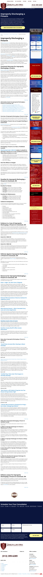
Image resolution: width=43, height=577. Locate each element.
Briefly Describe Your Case (36, 51)
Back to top (26, 100)
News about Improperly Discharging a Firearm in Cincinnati (12, 110)
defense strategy (12, 258)
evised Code (16, 127)
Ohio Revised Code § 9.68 (6, 42)
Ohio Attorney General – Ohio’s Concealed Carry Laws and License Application (13, 309)
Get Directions (36, 185)
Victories (24, 1)
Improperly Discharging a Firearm (35, 208)
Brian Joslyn (8, 55)
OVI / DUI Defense (18, 1)
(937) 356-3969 (33, 176)
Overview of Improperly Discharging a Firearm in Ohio (11, 104)
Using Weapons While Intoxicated (36, 222)
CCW (33, 196)
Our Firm (29, 1)
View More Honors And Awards (36, 161)
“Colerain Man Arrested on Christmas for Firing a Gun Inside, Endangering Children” (13, 405)
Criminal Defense (10, 1)
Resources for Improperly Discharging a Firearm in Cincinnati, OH (13, 109)
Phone (38, 42)
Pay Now (34, 1)
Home (2, 563)
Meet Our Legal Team (36, 76)
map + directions (33, 558)
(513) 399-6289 (37, 5)
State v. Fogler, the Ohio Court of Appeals (11, 282)
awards (13, 56)
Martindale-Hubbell (10, 60)
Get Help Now (36, 535)
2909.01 (19, 127)
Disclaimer (20, 573)
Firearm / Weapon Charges (34, 194)
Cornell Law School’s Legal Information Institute (19, 232)
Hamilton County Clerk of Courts (9, 321)
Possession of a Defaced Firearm (35, 211)
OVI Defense (3, 565)
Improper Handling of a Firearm (36, 204)
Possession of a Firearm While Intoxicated (36, 218)
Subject (13, 529)
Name (32, 42)
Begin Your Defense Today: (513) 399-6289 (13, 27)
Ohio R (13, 127)
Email (3, 529)
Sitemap (28, 573)
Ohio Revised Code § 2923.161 (5, 124)
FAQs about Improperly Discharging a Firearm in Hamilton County (13, 111)
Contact (2, 570)
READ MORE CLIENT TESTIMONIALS (36, 118)
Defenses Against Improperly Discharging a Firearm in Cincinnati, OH (13, 107)
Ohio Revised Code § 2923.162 (8, 150)
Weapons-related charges (5, 70)
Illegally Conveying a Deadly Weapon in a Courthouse (35, 200)
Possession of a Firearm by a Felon (35, 215)
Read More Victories (36, 141)
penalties (4, 183)
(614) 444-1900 (33, 181)
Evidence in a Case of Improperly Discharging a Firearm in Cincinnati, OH (14, 108)
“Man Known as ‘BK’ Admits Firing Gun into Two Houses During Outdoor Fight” (13, 391)
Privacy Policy (24, 573)
